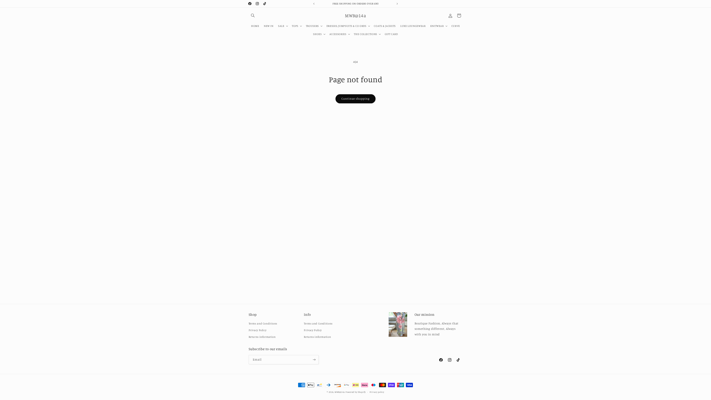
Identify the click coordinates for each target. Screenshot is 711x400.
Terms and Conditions (263, 323)
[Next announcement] (397, 3)
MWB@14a (340, 392)
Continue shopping (355, 98)
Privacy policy (377, 392)
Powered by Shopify (356, 392)
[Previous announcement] (314, 3)
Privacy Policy (258, 330)
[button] (253, 15)
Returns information (262, 336)
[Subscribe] (314, 359)
